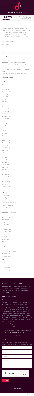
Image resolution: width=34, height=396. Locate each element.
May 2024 (4, 101)
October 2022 (5, 145)
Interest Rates (5, 224)
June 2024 (4, 99)
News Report (5, 239)
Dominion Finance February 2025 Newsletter (14, 62)
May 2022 (4, 157)
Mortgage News (6, 236)
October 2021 (5, 164)
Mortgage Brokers (6, 234)
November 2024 (6, 92)
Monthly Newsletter (7, 232)
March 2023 (5, 135)
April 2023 (4, 133)
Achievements (6, 195)
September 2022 (6, 147)
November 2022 (6, 143)
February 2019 (5, 177)
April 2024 (4, 104)
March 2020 (5, 172)
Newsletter (5, 241)
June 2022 (4, 155)
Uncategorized (6, 253)
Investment (5, 227)
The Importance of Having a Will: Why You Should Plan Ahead (16, 70)
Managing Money (6, 229)
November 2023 (6, 116)
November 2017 (6, 181)
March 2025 (5, 84)
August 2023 (5, 123)
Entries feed (5, 265)
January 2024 (5, 111)
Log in (3, 262)
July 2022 (4, 152)
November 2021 (6, 162)
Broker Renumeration (8, 205)
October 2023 (5, 118)
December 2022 (6, 140)
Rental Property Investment (9, 251)
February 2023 (5, 138)
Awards (4, 200)
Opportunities (5, 244)
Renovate (4, 249)
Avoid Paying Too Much (8, 198)
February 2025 (5, 87)
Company (4, 210)
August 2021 (5, 167)
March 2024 (5, 106)
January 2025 (5, 89)
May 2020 (4, 169)
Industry (4, 222)
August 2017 (5, 189)
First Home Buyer (6, 217)
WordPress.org (6, 270)
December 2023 (6, 114)
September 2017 (6, 186)
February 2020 (5, 174)
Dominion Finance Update (9, 212)
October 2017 (5, 184)
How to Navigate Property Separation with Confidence (16, 60)
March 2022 (5, 160)
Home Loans (5, 219)
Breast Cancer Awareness (9, 202)
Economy (4, 215)
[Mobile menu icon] (3, 8)
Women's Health (6, 256)
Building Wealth (6, 207)
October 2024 (5, 94)
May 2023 (4, 130)
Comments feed (6, 267)
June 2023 (4, 128)
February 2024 (5, 109)
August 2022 (5, 150)
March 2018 (5, 179)
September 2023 (6, 121)
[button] (12, 335)
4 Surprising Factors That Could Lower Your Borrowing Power (16, 66)
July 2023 (4, 126)
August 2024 (5, 97)
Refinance (4, 246)
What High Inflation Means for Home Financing (14, 73)
